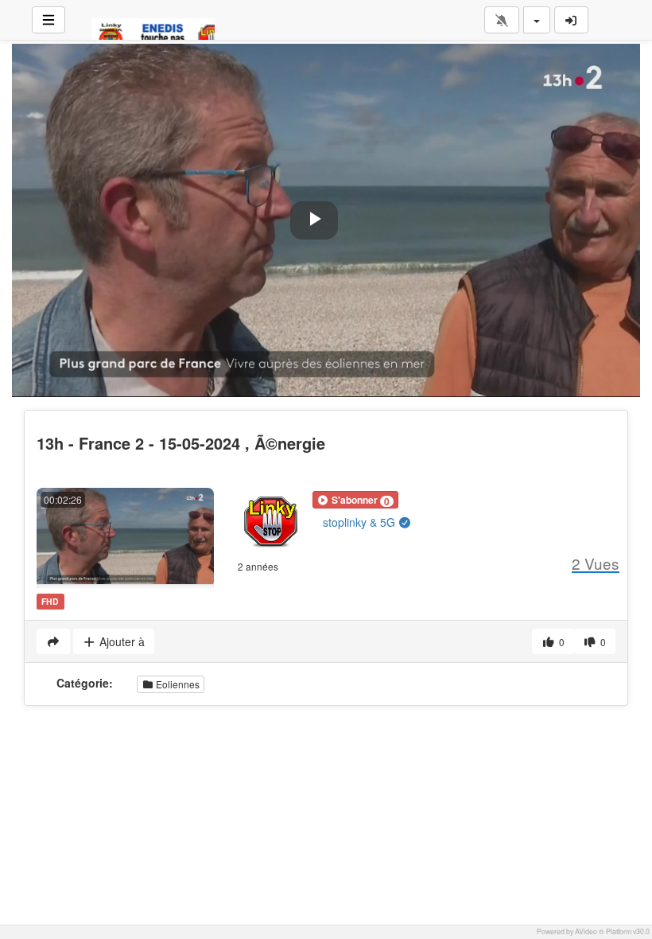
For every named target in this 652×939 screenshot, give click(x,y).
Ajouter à (120, 641)
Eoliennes (176, 684)
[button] (355, 499)
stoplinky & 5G (360, 522)
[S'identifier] (571, 19)
